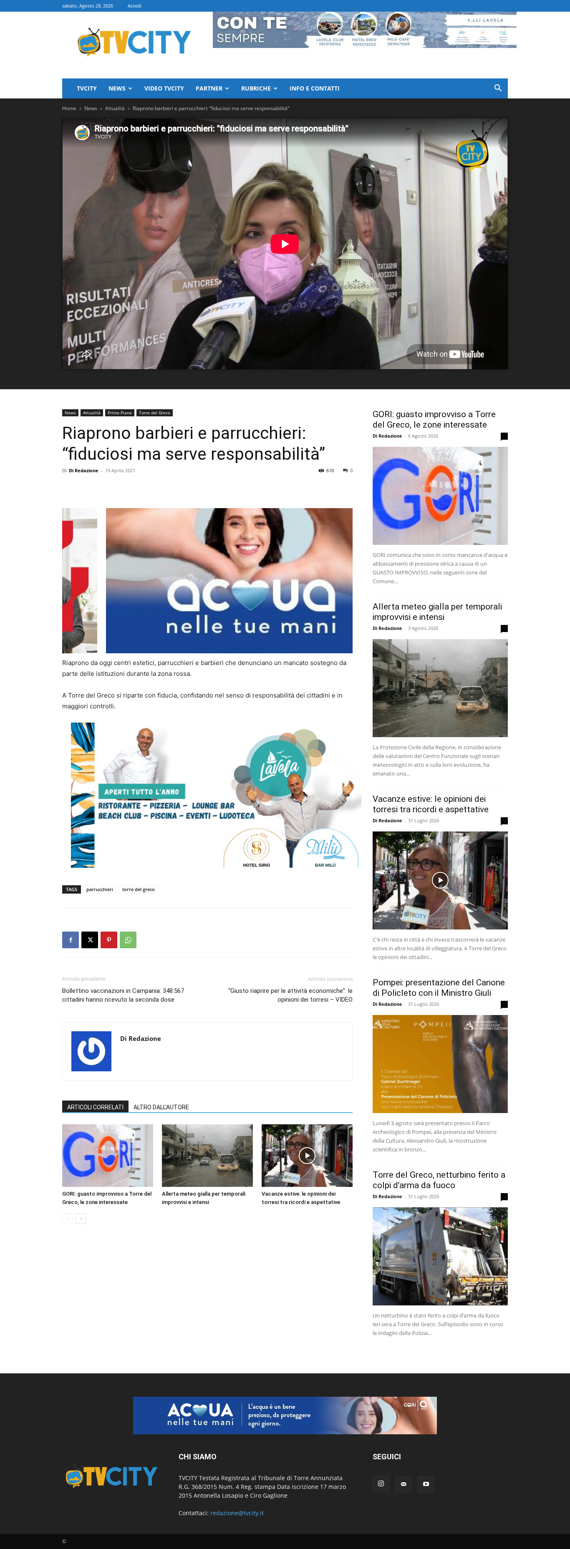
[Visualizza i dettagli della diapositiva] (216, 795)
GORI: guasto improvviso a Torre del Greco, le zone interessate (434, 419)
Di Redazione (83, 470)
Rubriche (256, 88)
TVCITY (87, 88)
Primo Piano (120, 413)
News (117, 88)
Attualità (115, 108)
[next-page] (81, 1219)
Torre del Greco (154, 413)
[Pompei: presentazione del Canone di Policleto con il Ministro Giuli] (440, 1064)
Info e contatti (315, 88)
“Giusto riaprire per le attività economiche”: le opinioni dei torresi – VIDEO (290, 995)
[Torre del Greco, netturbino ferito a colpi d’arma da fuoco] (440, 1256)
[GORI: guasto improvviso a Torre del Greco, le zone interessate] (107, 1155)
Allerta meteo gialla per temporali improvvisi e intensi (437, 612)
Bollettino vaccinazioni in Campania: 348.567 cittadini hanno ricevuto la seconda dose (123, 995)
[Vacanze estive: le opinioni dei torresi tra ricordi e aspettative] (307, 1155)
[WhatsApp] (128, 940)
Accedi (134, 6)
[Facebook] (70, 940)
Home (69, 108)
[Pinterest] (109, 940)
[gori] (251, 580)
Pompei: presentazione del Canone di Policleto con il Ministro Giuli (439, 987)
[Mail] (403, 1484)
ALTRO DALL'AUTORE (161, 1107)
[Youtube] (426, 1484)
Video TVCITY (164, 88)
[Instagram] (381, 1484)
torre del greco (138, 889)
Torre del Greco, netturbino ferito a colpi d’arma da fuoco (439, 1180)
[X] (89, 940)
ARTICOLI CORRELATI (95, 1107)
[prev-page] (67, 1219)
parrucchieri (99, 889)
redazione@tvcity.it (237, 1513)
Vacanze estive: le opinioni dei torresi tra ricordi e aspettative (431, 804)
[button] (498, 89)
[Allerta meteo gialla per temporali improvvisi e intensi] (207, 1155)
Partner (209, 88)
